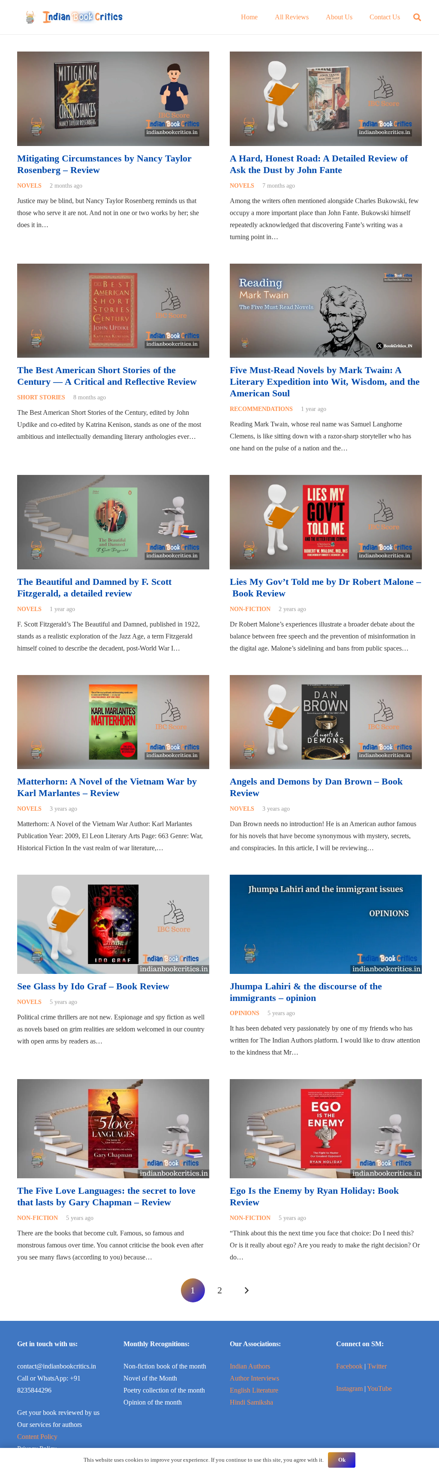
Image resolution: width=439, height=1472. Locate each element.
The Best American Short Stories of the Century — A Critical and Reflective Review (107, 376)
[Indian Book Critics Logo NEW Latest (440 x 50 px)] (73, 17)
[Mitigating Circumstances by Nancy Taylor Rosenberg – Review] (113, 57)
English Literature (254, 1390)
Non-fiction (250, 608)
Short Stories (41, 397)
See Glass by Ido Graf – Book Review (93, 986)
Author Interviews (254, 1378)
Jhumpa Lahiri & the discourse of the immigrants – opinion (306, 992)
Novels (29, 185)
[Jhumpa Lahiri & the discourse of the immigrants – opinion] (326, 880)
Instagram (349, 1388)
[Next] (246, 1290)
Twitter (377, 1366)
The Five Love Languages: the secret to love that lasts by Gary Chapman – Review (106, 1196)
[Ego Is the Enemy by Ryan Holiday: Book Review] (326, 1085)
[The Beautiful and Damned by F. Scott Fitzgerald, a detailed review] (113, 480)
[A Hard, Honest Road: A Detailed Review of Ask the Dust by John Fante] (326, 57)
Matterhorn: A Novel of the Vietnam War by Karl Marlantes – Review (107, 787)
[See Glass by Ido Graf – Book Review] (113, 880)
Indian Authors (250, 1366)
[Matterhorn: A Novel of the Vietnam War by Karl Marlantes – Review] (113, 680)
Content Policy (37, 1436)
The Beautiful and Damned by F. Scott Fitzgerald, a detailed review (94, 587)
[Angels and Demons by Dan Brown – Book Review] (326, 680)
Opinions (244, 1013)
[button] (417, 17)
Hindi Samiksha (251, 1402)
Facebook (349, 1366)
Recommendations (261, 408)
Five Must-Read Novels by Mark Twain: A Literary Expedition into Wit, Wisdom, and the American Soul (325, 381)
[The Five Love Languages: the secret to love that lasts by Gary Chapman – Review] (113, 1085)
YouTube (379, 1388)
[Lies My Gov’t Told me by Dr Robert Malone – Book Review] (326, 480)
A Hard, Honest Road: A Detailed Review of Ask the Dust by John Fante (319, 164)
